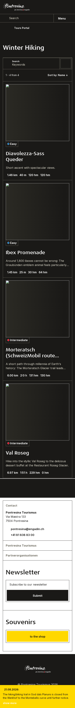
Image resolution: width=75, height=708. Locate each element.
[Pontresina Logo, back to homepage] (16, 7)
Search (15, 61)
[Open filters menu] (65, 63)
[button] (58, 75)
